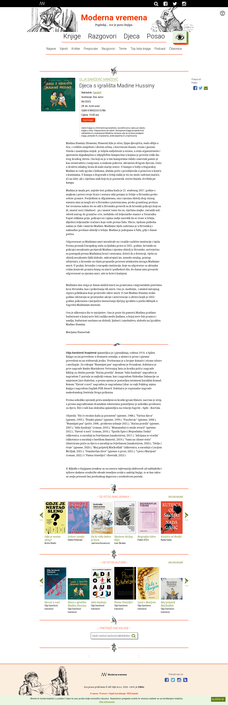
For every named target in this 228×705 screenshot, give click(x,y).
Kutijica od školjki (171, 538)
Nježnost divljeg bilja (123, 539)
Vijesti (64, 49)
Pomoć (103, 693)
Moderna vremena (114, 17)
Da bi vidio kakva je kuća (101, 539)
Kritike (76, 49)
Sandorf (97, 92)
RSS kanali (132, 693)
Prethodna (41, 516)
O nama (94, 693)
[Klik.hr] (185, 680)
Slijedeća (186, 516)
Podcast (159, 49)
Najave (51, 49)
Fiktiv (141, 686)
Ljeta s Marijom (147, 605)
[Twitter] (174, 4)
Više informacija (107, 702)
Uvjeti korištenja (117, 693)
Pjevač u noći (52, 605)
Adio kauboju (98, 605)
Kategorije (180, 37)
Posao (156, 36)
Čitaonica (175, 49)
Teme (123, 49)
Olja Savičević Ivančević (98, 79)
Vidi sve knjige (175, 496)
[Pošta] (206, 87)
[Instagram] (184, 4)
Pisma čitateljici (123, 605)
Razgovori (102, 36)
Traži (133, 636)
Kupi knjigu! (88, 120)
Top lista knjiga (140, 49)
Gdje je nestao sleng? (52, 539)
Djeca (132, 36)
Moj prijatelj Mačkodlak (168, 607)
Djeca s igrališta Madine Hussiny (77, 607)
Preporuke (91, 49)
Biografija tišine (147, 538)
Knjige (72, 36)
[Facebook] (165, 4)
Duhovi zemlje (76, 538)
